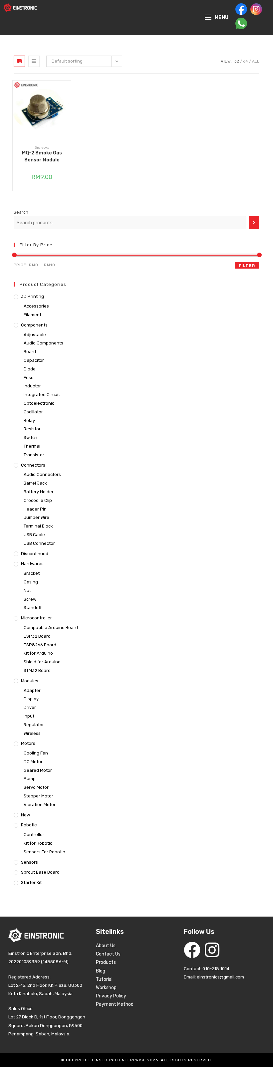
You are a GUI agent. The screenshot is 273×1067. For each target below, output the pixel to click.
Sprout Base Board (40, 872)
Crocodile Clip (38, 500)
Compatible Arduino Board (51, 627)
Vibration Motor (40, 804)
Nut (27, 590)
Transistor (34, 454)
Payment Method (115, 1004)
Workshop (106, 987)
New (25, 814)
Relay (29, 420)
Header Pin (35, 509)
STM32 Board (37, 670)
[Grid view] (19, 61)
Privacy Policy (111, 996)
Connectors (33, 465)
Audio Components (43, 342)
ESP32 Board (37, 636)
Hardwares (32, 563)
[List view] (34, 61)
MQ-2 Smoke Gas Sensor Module (42, 156)
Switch (30, 437)
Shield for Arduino (42, 661)
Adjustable (35, 334)
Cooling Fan (36, 752)
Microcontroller (36, 617)
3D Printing (32, 296)
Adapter (32, 690)
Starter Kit (31, 882)
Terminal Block (38, 526)
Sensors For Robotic (44, 851)
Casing (31, 581)
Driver (30, 707)
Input (29, 716)
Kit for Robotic (38, 843)
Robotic (29, 824)
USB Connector (39, 543)
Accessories (36, 306)
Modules (29, 680)
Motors (28, 743)
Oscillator (33, 411)
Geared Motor (38, 770)
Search (21, 212)
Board (30, 351)
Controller (34, 834)
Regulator (34, 724)
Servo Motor (36, 787)
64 (245, 61)
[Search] (253, 222)
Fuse (29, 377)
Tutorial (104, 979)
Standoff (33, 607)
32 (236, 61)
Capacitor (34, 360)
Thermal (32, 446)
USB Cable (34, 534)
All (255, 61)
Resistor (32, 428)
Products (106, 962)
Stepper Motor (38, 795)
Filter (247, 265)
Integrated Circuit (42, 394)
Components (34, 324)
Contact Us (108, 954)
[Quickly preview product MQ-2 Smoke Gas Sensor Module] (67, 92)
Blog (100, 971)
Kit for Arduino (38, 653)
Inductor (32, 385)
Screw (30, 599)
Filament (32, 314)
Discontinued (34, 553)
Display (31, 698)
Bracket (32, 573)
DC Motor (33, 761)
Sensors (42, 147)
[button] (67, 109)
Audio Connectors (42, 474)
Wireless (32, 733)
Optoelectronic (39, 403)
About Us (106, 946)
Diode (30, 368)
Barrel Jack (35, 483)
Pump (30, 778)
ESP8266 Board (40, 644)
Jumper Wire (36, 517)
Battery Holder (39, 491)
